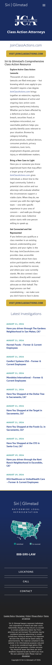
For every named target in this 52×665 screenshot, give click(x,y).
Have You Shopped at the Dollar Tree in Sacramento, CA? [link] (25, 395)
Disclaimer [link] (20, 616)
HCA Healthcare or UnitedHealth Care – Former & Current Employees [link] (26, 480)
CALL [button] (26, 581)
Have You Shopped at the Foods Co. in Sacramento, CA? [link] (26, 428)
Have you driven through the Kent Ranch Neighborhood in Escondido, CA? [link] (25, 462)
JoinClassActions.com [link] (20, 91)
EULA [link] (28, 616)
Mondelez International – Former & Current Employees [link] (25, 379)
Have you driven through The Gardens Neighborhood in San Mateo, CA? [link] (26, 330)
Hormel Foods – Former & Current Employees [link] (24, 346)
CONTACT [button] (26, 591)
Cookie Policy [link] (9, 616)
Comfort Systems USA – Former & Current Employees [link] (24, 363)
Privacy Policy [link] (37, 616)
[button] (44, 5)
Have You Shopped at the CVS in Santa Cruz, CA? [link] (23, 445)
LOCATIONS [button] (26, 571)
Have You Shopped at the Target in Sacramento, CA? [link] (24, 412)
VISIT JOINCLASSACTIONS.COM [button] (26, 53)
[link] (17, 5)
